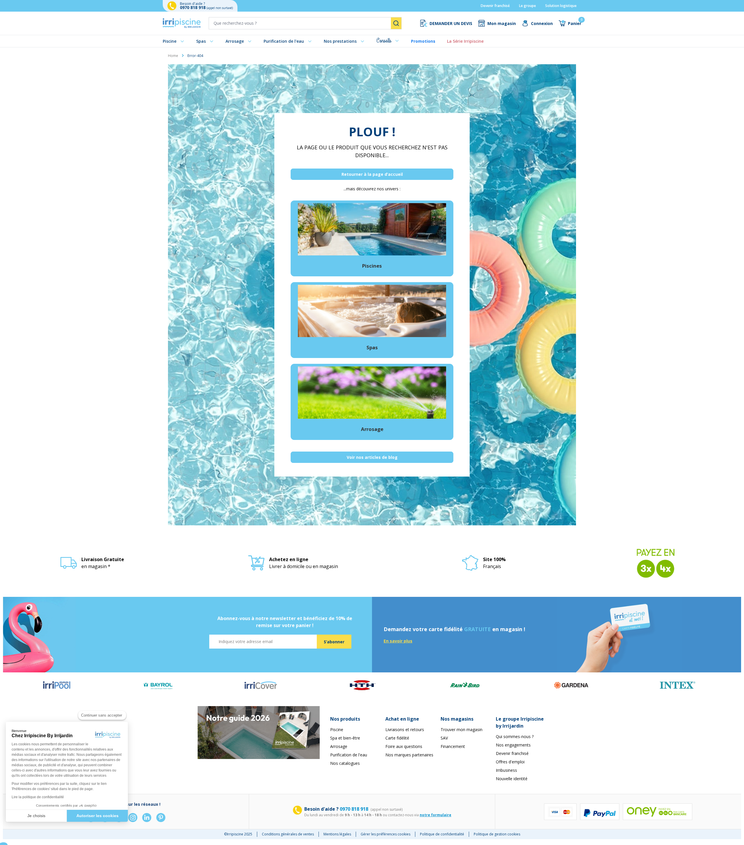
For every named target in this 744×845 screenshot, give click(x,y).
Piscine (169, 41)
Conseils (383, 40)
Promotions (423, 41)
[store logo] (182, 23)
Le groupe (527, 5)
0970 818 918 (193, 7)
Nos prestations (340, 41)
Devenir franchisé (495, 5)
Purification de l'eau (284, 41)
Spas (201, 41)
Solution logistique (561, 5)
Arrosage (235, 41)
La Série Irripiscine (465, 41)
